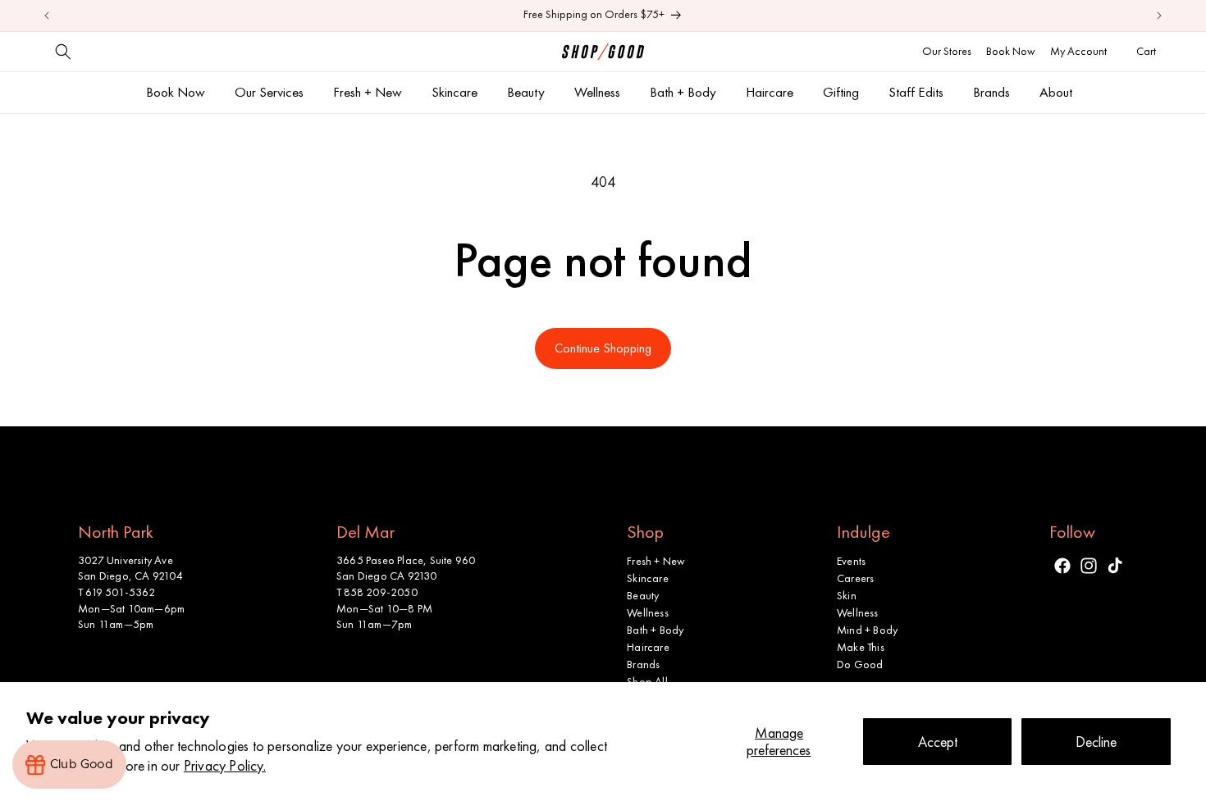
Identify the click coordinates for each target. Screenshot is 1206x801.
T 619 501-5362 (116, 592)
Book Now (1010, 50)
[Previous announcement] (47, 15)
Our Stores (946, 50)
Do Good (860, 664)
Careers (855, 578)
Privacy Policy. (225, 765)
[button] (63, 52)
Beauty (643, 595)
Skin (847, 595)
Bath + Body (655, 629)
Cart (1148, 50)
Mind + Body (867, 629)
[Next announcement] (1159, 15)
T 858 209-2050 (377, 592)
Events (851, 560)
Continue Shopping (603, 348)
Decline (1096, 741)
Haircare (648, 646)
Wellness (648, 612)
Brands (643, 664)
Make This (860, 646)
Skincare (648, 578)
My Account (1078, 50)
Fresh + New (656, 560)
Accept (937, 741)
